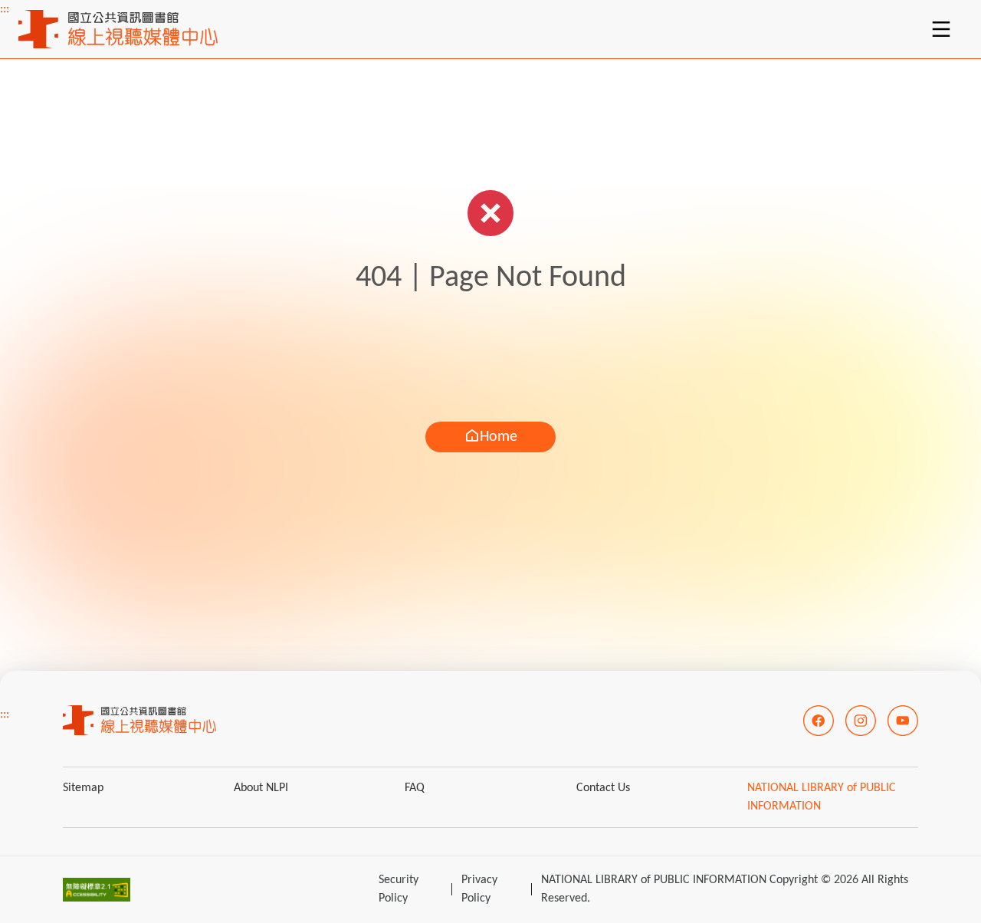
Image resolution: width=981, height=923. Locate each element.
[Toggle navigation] (941, 29)
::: (4, 9)
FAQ (415, 788)
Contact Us (603, 788)
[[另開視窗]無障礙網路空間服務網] (96, 889)
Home (498, 437)
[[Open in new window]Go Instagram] (860, 720)
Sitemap (83, 788)
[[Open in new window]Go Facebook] (818, 720)
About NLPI (261, 788)
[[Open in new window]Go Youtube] (902, 720)
